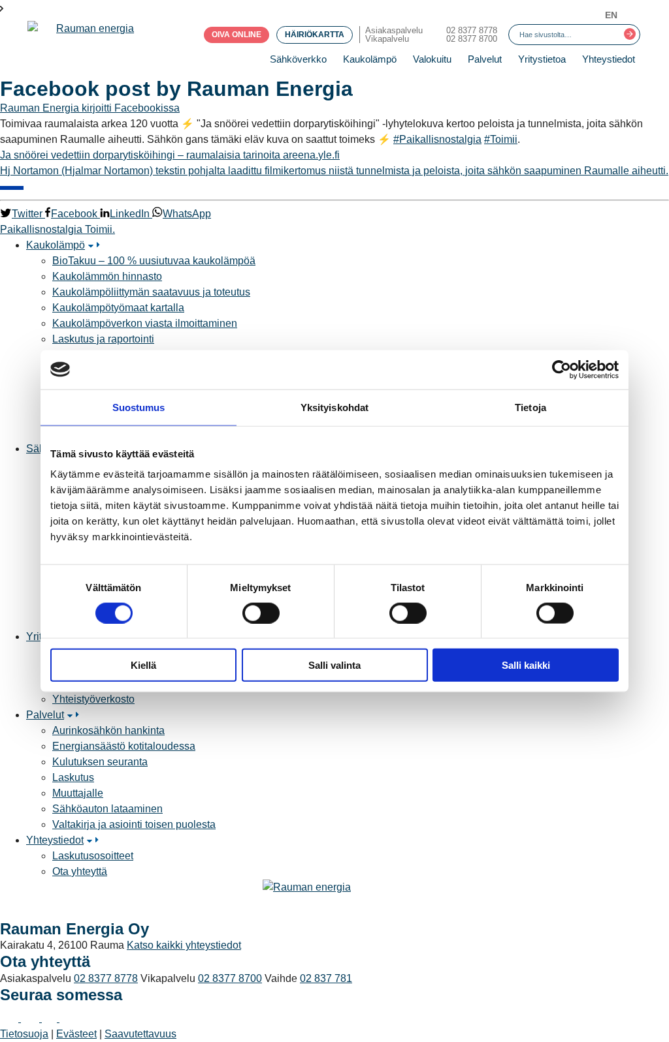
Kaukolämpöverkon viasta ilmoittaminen (144, 323)
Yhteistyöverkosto (93, 699)
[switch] (261, 612)
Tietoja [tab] (530, 406)
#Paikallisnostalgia (437, 139)
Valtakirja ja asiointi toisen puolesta (134, 824)
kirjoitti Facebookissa (131, 108)
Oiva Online (236, 34)
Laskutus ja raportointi (103, 339)
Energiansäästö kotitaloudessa (123, 746)
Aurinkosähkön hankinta (108, 730)
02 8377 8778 (471, 30)
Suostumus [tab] (138, 406)
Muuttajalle (77, 793)
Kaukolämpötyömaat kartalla (118, 307)
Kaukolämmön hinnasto (107, 276)
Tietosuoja (24, 1033)
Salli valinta (334, 665)
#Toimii (500, 139)
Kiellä (143, 665)
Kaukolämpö (370, 59)
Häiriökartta (314, 34)
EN (611, 15)
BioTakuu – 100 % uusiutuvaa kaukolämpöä (153, 260)
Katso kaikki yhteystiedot (184, 945)
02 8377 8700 (471, 39)
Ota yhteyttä (79, 871)
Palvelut (485, 59)
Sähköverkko (298, 59)
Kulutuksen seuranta (100, 761)
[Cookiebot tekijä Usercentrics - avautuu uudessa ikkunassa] (561, 369)
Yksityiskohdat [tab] (334, 406)
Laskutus (73, 777)
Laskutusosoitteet (92, 855)
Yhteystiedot (608, 59)
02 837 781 (326, 978)
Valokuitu (432, 59)
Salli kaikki (526, 665)
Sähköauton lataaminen (107, 808)
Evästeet (76, 1033)
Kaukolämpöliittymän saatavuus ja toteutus (151, 292)
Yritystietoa (542, 59)
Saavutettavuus (140, 1033)
